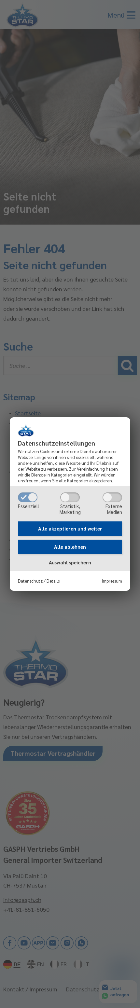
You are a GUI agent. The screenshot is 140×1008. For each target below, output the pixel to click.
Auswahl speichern (70, 562)
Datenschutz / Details (39, 581)
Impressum (112, 581)
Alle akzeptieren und (70, 528)
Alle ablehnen (70, 547)
